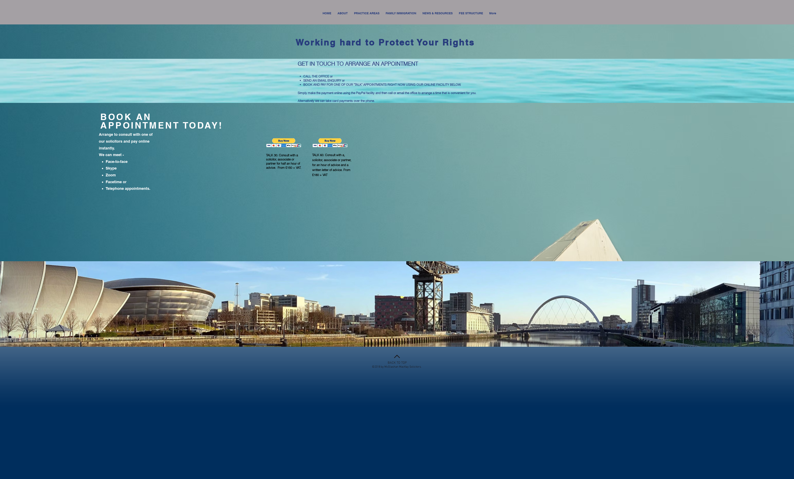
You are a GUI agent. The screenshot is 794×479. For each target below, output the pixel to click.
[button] (283, 143)
